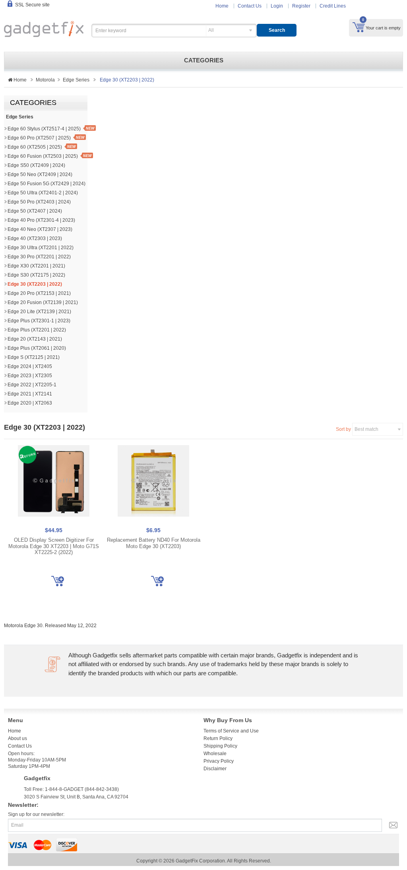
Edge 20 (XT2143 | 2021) (35, 339)
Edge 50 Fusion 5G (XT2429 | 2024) (46, 183)
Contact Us (250, 6)
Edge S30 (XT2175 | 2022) (36, 275)
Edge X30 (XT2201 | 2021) (36, 266)
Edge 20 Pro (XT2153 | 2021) (39, 293)
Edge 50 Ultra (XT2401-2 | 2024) (43, 193)
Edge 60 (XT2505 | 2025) (35, 147)
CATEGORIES (203, 60)
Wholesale (215, 753)
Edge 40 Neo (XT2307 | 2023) (40, 229)
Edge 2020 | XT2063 (30, 403)
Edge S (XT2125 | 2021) (34, 357)
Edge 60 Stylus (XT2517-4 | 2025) (44, 129)
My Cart (359, 27)
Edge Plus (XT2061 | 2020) (37, 348)
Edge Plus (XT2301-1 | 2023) (39, 321)
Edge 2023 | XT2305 (30, 375)
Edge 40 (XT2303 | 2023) (35, 238)
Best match (366, 429)
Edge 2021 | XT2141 (30, 394)
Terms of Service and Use (231, 731)
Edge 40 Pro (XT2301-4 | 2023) (41, 220)
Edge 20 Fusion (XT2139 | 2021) (43, 302)
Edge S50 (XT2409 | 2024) (36, 165)
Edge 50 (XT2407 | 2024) (35, 211)
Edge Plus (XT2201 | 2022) (37, 330)
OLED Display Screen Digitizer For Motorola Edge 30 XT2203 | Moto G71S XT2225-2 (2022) (53, 546)
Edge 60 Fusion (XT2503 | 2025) (43, 156)
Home (222, 6)
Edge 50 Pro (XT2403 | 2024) (39, 202)
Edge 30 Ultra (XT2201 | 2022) (41, 247)
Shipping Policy (220, 746)
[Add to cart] (57, 581)
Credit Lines (333, 6)
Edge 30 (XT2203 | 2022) (35, 284)
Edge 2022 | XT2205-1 (32, 385)
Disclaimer (215, 768)
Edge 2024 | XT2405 (30, 366)
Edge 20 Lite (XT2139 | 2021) (39, 311)
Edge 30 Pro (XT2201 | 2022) (39, 257)
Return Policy (218, 738)
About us (17, 738)
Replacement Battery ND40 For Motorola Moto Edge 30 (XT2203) (153, 543)
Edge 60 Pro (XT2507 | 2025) (39, 138)
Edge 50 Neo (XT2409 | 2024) (40, 174)
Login (277, 6)
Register (301, 6)
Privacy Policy (219, 761)
